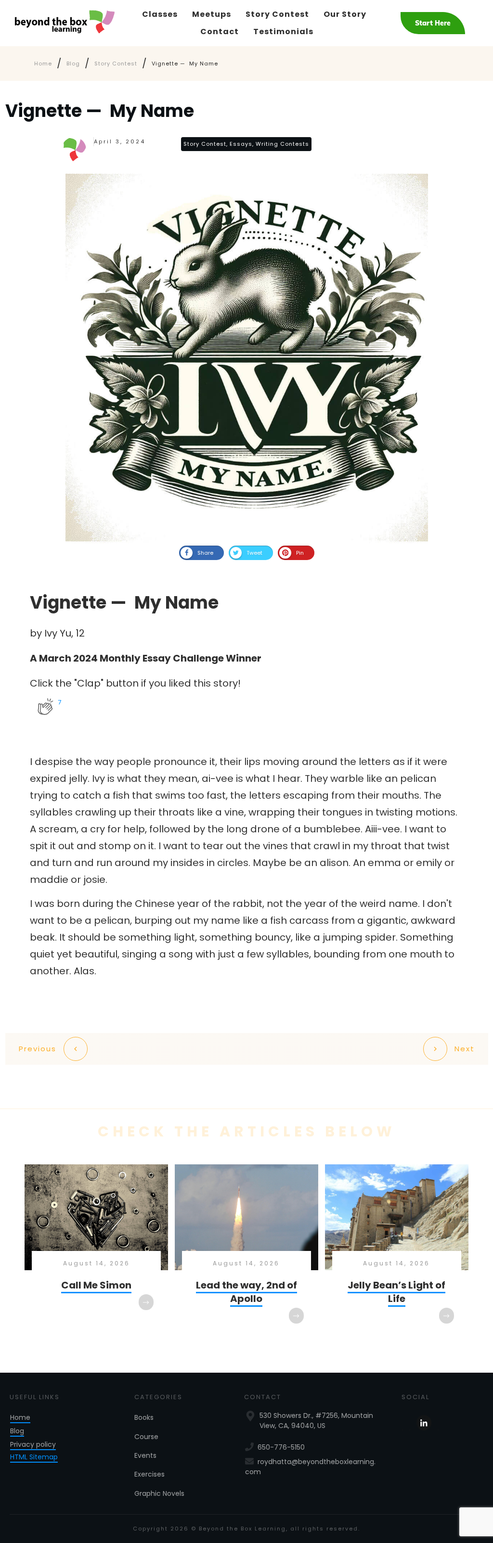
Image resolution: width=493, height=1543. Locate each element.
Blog (17, 1431)
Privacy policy (33, 1444)
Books (144, 1417)
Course (146, 1436)
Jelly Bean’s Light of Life (396, 1253)
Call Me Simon (96, 1253)
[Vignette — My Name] (246, 358)
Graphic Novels (159, 1493)
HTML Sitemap (34, 1457)
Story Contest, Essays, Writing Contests (246, 144)
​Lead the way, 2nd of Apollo (246, 1253)
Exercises (149, 1474)
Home (20, 1417)
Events (145, 1455)
